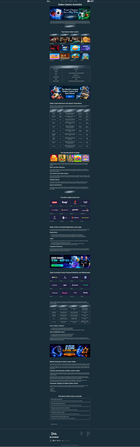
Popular (54, 34)
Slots (85, 34)
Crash (74, 34)
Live (64, 34)
